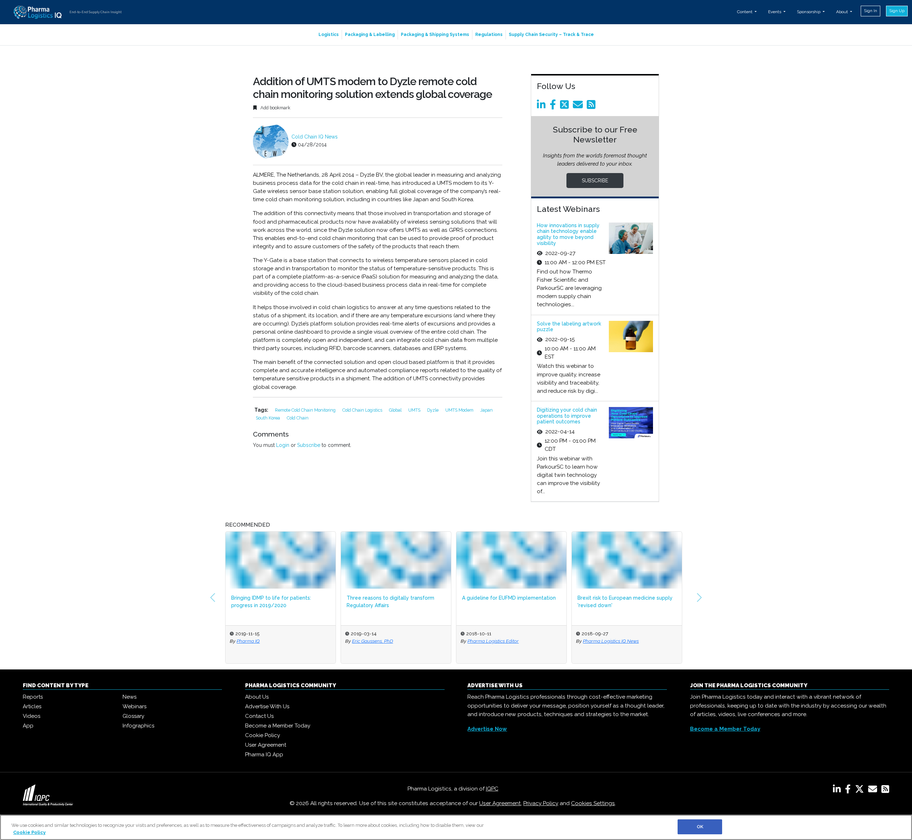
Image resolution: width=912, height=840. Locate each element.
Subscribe (308, 445)
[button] (212, 597)
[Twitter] (565, 106)
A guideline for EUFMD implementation (509, 598)
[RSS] (885, 790)
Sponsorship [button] (809, 11)
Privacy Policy (540, 803)
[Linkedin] (542, 106)
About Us (257, 697)
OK (700, 826)
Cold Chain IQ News (314, 137)
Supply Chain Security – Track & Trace (551, 34)
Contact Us (259, 716)
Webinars (134, 706)
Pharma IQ (248, 641)
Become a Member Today (277, 725)
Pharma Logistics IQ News (611, 641)
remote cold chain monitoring (306, 410)
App (28, 725)
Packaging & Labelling (370, 34)
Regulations (489, 34)
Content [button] (745, 11)
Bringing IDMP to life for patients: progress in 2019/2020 (271, 601)
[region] (456, 827)
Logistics (328, 34)
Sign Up (897, 10)
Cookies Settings (593, 803)
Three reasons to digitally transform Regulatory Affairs (390, 601)
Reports (33, 697)
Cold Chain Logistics (362, 410)
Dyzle (433, 410)
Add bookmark (274, 107)
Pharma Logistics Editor (493, 641)
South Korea (268, 418)
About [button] (842, 11)
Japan (486, 410)
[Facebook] (554, 106)
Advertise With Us (267, 706)
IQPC (492, 789)
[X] (861, 790)
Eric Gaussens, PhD (372, 641)
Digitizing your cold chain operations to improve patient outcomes (567, 416)
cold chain (298, 418)
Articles (32, 706)
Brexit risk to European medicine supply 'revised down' (625, 601)
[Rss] (592, 106)
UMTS (414, 410)
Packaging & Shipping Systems (435, 34)
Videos (31, 716)
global (396, 410)
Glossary (133, 716)
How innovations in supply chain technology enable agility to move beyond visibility (568, 234)
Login (282, 445)
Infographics (138, 725)
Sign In (870, 10)
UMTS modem (460, 410)
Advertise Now (487, 729)
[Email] (579, 106)
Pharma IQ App (264, 754)
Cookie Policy (262, 735)
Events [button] (775, 11)
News (129, 697)
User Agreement (265, 745)
